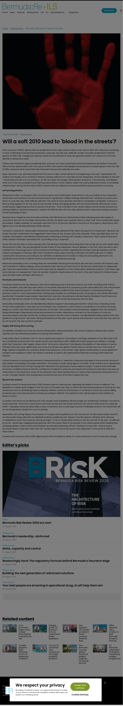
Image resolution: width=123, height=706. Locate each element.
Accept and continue (80, 686)
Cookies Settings (80, 694)
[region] (56, 689)
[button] (9, 690)
